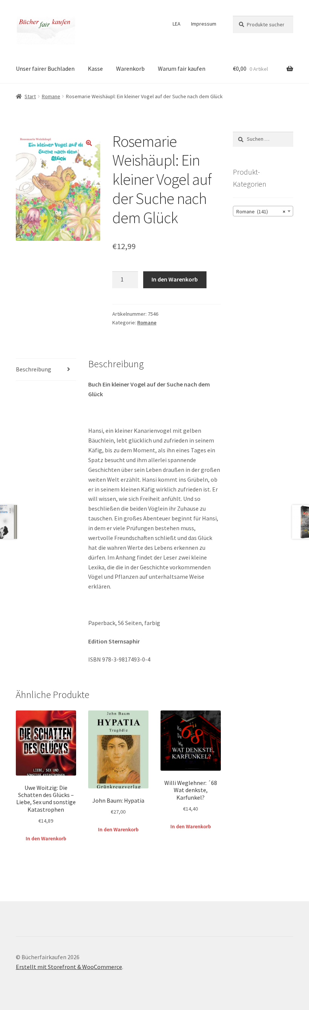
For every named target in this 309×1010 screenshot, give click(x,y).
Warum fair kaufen (181, 68)
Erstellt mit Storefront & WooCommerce (69, 966)
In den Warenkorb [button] (46, 838)
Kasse (95, 68)
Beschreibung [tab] (33, 369)
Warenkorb (130, 68)
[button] (89, 143)
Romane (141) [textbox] (260, 211)
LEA (177, 23)
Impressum (203, 23)
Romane (51, 96)
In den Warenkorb (174, 279)
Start (30, 96)
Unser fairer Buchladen (45, 68)
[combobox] (263, 211)
